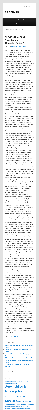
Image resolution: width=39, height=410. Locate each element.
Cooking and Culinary (23, 408)
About (13, 20)
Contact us (26, 20)
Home (7, 20)
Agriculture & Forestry (11, 383)
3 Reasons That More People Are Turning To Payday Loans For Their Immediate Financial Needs (19, 360)
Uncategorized (15, 336)
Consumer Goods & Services (20, 406)
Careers (20, 401)
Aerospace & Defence (10, 381)
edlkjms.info (12, 11)
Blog (19, 20)
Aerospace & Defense (22, 381)
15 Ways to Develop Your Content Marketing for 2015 (15, 40)
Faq (7, 24)
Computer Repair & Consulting (18, 404)
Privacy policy (14, 24)
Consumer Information (11, 408)
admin (24, 46)
